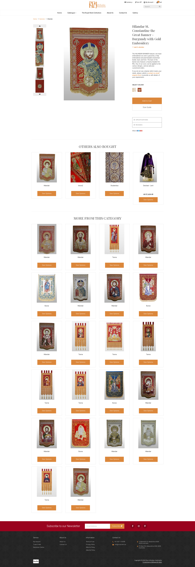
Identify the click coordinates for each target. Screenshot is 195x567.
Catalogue (71, 13)
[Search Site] (160, 6)
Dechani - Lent (148, 185)
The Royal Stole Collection (91, 13)
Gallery (135, 13)
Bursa (47, 306)
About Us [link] (62, 541)
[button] (138, 47)
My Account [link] (36, 541)
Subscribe (116, 526)
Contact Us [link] (63, 544)
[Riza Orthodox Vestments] (97, 5)
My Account (149, 2)
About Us (110, 13)
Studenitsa (114, 185)
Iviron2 (80, 185)
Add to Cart (147, 101)
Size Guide (147, 107)
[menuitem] (137, 131)
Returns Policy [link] (90, 547)
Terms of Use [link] (90, 541)
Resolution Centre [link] (38, 547)
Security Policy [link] (90, 550)
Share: (134, 131)
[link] (132, 526)
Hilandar (47, 185)
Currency (129, 2)
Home (59, 13)
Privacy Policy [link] (90, 544)
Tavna (114, 257)
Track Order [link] (37, 544)
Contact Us (123, 13)
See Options (46, 193)
